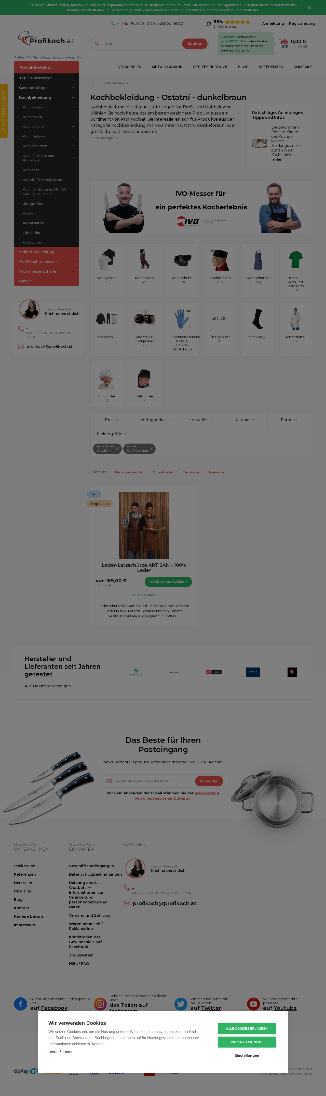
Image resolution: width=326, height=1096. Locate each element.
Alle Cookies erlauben (247, 1028)
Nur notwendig (247, 1042)
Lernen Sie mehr (60, 1052)
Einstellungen (247, 1055)
